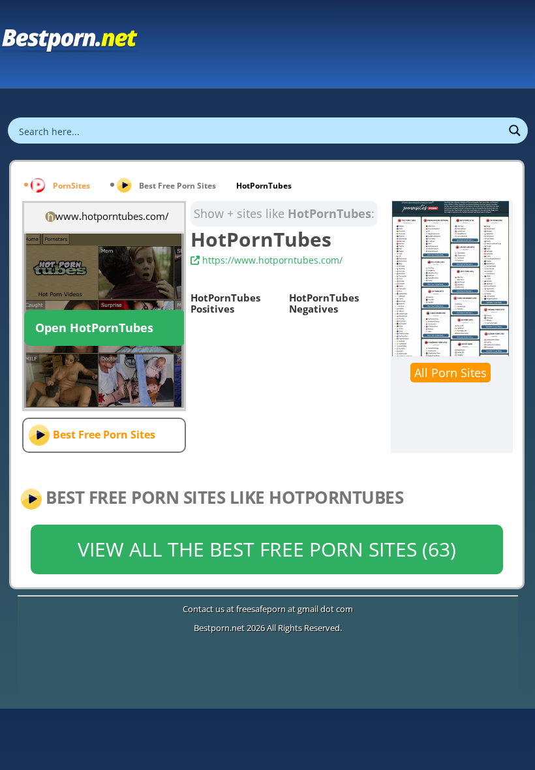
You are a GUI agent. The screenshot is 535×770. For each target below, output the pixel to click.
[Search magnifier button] (515, 130)
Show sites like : (284, 213)
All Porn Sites (450, 372)
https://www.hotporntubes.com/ (271, 260)
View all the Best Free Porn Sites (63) (267, 549)
